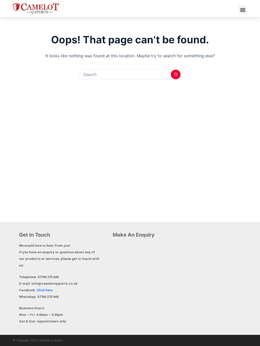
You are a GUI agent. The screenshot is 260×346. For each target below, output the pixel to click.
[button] (243, 10)
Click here (45, 290)
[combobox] (125, 74)
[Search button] (176, 74)
